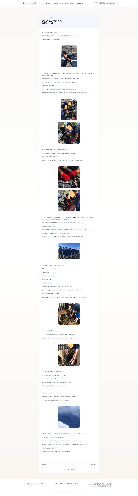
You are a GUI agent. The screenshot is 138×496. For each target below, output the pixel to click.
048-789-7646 (101, 3)
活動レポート (72, 3)
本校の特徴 (47, 3)
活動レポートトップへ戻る (69, 469)
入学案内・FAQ (80, 3)
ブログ (51, 17)
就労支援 (66, 3)
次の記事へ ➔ (94, 464)
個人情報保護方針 (62, 483)
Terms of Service (80, 491)
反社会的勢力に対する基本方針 (72, 483)
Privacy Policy (73, 491)
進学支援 (61, 3)
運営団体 (55, 483)
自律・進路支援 (55, 3)
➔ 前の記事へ (44, 464)
